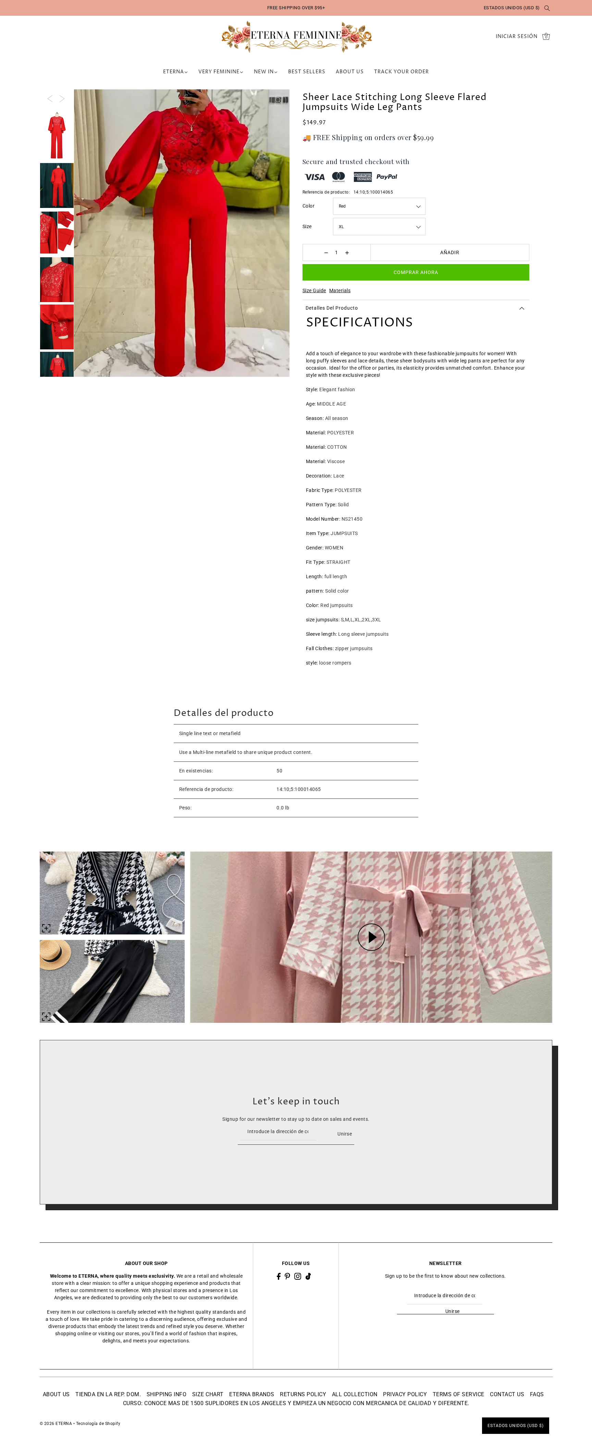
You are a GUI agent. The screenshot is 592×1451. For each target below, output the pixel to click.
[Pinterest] (287, 1276)
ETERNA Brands (251, 1394)
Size (307, 226)
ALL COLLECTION (355, 1394)
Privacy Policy (405, 1394)
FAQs (537, 1394)
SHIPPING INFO (167, 1394)
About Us (56, 1394)
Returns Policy (303, 1394)
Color (309, 206)
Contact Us (507, 1394)
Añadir (449, 252)
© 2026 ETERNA (56, 1423)
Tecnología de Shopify (98, 1423)
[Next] (62, 98)
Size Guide (314, 290)
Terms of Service (458, 1394)
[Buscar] (547, 8)
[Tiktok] (308, 1276)
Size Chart (208, 1394)
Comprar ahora (416, 272)
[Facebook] (279, 1276)
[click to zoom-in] (278, 100)
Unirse (344, 1134)
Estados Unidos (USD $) (512, 7)
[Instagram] (297, 1276)
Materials (340, 290)
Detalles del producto (332, 308)
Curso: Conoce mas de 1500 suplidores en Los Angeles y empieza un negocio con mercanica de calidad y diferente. (296, 1403)
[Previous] (50, 98)
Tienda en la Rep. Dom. (108, 1394)
